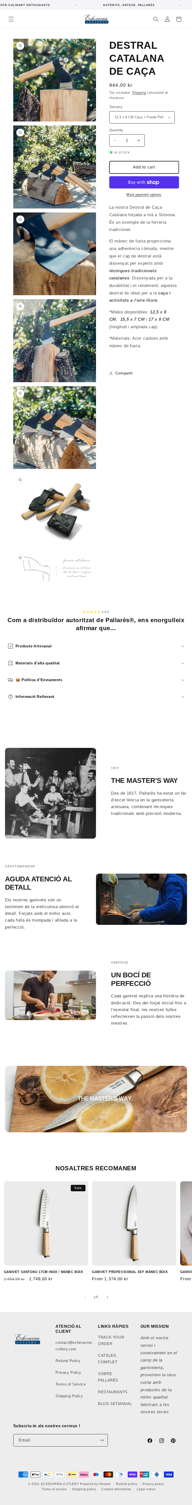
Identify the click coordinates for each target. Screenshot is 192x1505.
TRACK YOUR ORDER (111, 1340)
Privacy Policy (68, 1373)
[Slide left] (84, 1297)
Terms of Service (71, 1384)
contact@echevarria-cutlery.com (74, 1346)
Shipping (139, 92)
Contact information (116, 1489)
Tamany (115, 107)
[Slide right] (107, 1297)
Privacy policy (153, 1484)
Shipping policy (84, 1489)
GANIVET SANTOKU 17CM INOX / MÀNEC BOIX (43, 1272)
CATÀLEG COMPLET (107, 1359)
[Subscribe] (101, 1440)
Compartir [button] (124, 373)
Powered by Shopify (95, 1484)
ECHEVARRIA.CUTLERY (60, 1484)
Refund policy (126, 1484)
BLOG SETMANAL (115, 1404)
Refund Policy (68, 1361)
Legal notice (146, 1489)
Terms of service (54, 1489)
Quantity (116, 130)
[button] (11, 19)
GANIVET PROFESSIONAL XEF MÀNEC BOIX (130, 1272)
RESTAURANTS (113, 1392)
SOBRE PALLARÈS (108, 1377)
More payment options (144, 194)
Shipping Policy (69, 1396)
